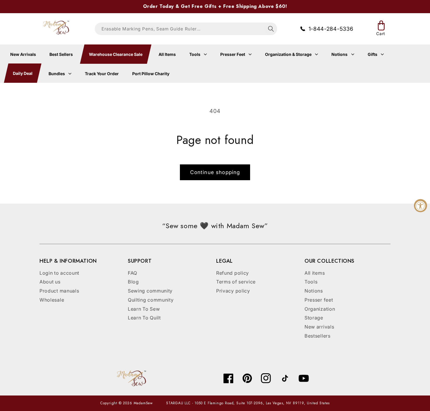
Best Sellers (61, 54)
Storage (314, 318)
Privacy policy (233, 291)
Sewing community (150, 291)
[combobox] (186, 29)
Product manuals (59, 291)
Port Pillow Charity (150, 73)
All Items (167, 54)
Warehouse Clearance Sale (115, 54)
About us (50, 282)
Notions (339, 54)
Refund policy (232, 273)
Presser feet (319, 300)
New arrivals (319, 327)
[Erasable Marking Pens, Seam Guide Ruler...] (271, 29)
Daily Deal (22, 73)
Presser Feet (233, 54)
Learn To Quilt (144, 318)
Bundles (57, 73)
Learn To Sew (144, 309)
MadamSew (143, 403)
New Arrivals (23, 54)
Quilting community (150, 300)
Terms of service (236, 282)
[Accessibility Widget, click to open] (420, 205)
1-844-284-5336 (331, 28)
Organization (320, 309)
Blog (133, 282)
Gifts (373, 54)
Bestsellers (318, 336)
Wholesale (51, 300)
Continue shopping (215, 172)
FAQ (132, 273)
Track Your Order (102, 73)
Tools (195, 54)
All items (315, 273)
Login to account (59, 273)
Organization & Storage (288, 54)
